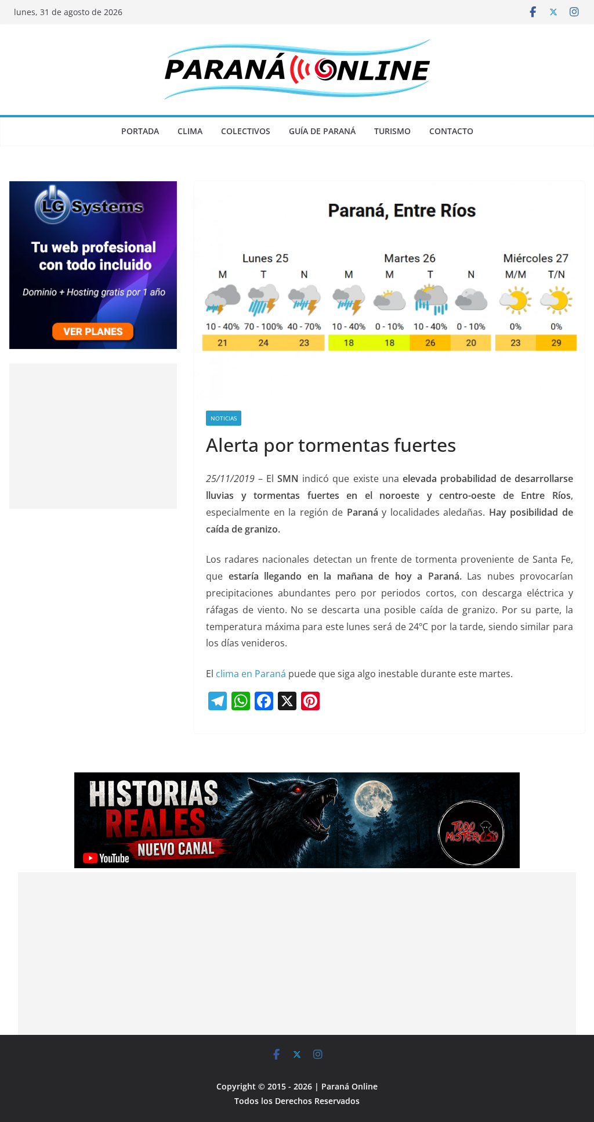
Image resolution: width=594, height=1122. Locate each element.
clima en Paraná (251, 673)
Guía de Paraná (322, 130)
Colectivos (245, 130)
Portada (140, 130)
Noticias (224, 418)
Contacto (451, 130)
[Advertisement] (93, 436)
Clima (190, 130)
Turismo (392, 130)
